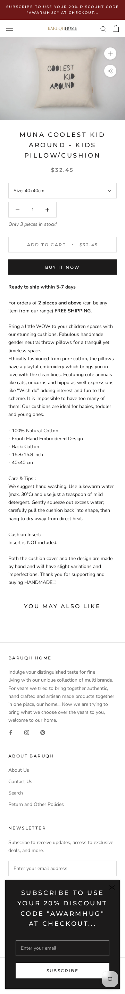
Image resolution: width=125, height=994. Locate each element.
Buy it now (62, 267)
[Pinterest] (42, 732)
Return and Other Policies (36, 804)
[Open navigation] (9, 28)
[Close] (112, 887)
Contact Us (20, 781)
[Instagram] (26, 732)
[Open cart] (116, 28)
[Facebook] (10, 732)
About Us (18, 770)
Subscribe (63, 970)
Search (15, 793)
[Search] (103, 29)
